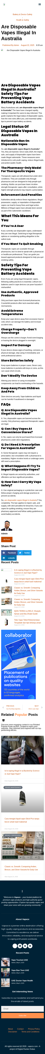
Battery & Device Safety (22, 14)
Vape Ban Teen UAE (20, 970)
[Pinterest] (25, 946)
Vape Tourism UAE (19, 960)
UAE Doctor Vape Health (22, 981)
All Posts (6, 539)
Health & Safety (22, 20)
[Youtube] (30, 946)
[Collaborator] (18, 699)
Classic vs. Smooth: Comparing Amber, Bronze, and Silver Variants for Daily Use (28, 590)
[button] (40, 4)
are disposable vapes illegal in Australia (20, 500)
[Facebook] (15, 946)
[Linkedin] (20, 946)
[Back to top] (42, 1048)
